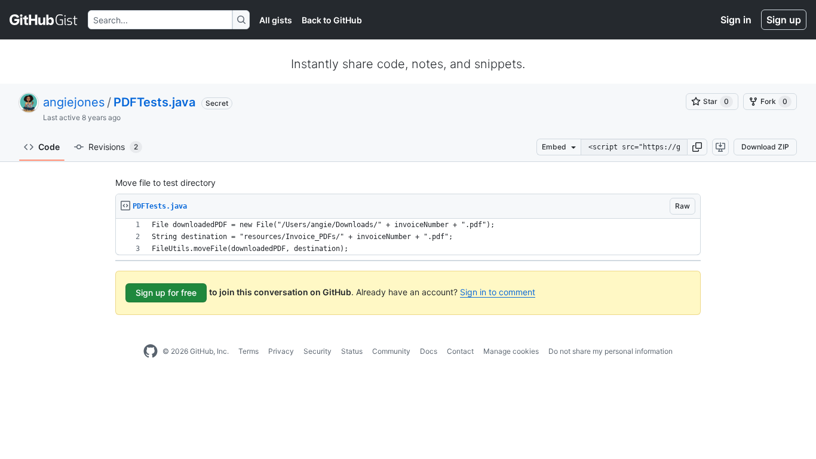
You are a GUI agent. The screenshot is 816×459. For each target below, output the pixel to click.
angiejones (74, 102)
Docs (428, 351)
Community (391, 351)
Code (49, 147)
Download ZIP (765, 146)
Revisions (113, 147)
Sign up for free (166, 292)
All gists (275, 20)
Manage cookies (511, 351)
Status (352, 351)
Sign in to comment (497, 292)
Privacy (281, 351)
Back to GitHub (332, 20)
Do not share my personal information (610, 351)
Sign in (735, 20)
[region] (408, 237)
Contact (460, 351)
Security (317, 351)
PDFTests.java (154, 102)
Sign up (783, 20)
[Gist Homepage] (44, 20)
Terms (248, 351)
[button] (697, 147)
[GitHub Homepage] (150, 351)
